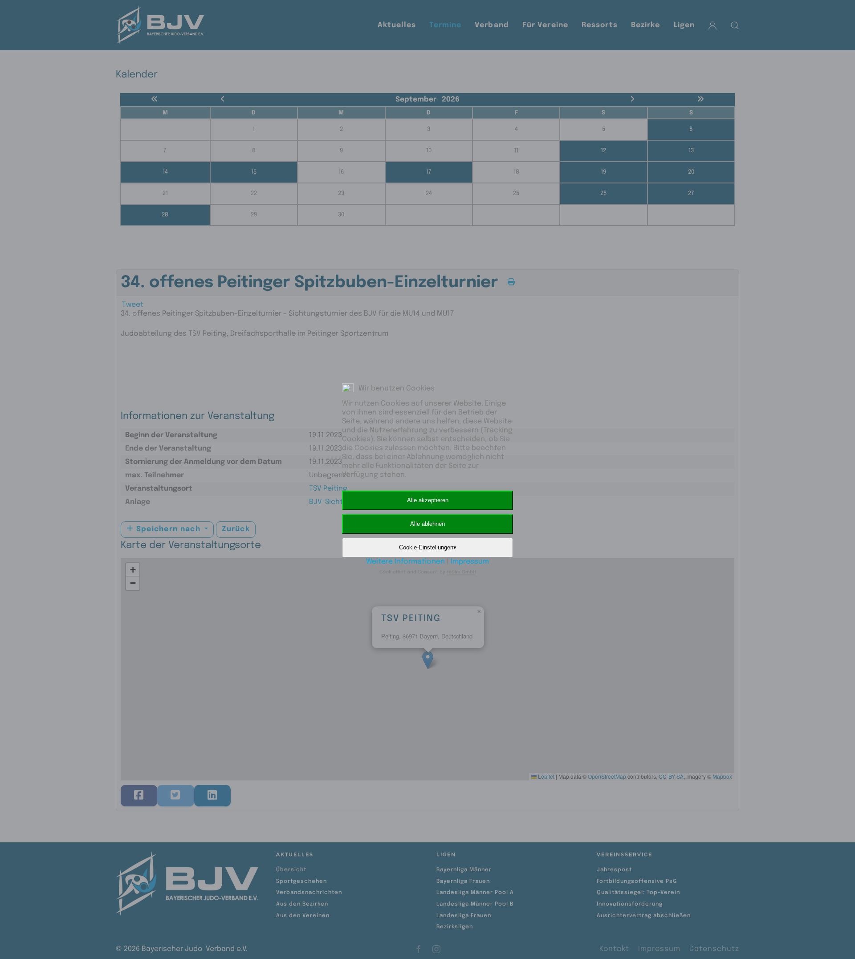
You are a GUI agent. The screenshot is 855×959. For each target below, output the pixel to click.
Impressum (470, 561)
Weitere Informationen (405, 561)
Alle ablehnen (427, 523)
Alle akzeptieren (427, 500)
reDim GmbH (461, 572)
